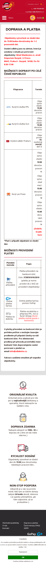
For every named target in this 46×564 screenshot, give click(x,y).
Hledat (41, 4)
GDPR (26, 528)
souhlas (2, 545)
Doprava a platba (31, 523)
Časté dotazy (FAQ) (32, 525)
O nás (4, 525)
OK (23, 557)
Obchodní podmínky (10, 523)
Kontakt (5, 528)
